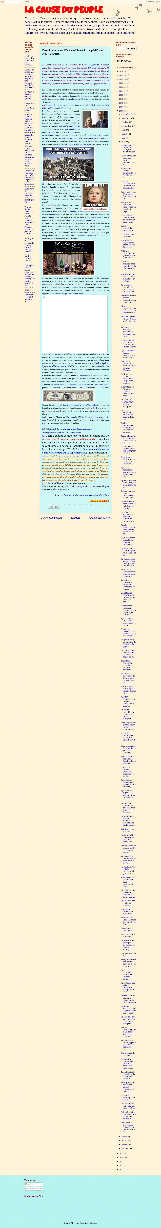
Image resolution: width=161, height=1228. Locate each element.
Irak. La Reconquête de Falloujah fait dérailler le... (128, 184)
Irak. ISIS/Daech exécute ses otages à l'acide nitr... (128, 541)
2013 (121, 1161)
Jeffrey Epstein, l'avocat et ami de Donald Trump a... (128, 1115)
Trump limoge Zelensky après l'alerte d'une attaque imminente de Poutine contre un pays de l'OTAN (29, 220)
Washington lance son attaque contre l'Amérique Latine (128, 610)
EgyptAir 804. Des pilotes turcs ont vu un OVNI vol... (128, 288)
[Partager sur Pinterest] (58, 507)
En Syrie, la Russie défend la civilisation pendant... (128, 572)
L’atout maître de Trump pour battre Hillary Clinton (128, 343)
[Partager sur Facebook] (56, 507)
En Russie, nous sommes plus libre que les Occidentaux (128, 562)
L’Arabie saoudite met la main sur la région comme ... (128, 266)
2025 (121, 75)
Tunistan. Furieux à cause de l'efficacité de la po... (128, 584)
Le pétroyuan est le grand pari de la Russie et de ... (128, 551)
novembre (126, 118)
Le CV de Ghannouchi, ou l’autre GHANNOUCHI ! (128, 737)
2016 (121, 111)
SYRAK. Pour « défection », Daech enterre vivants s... (128, 759)
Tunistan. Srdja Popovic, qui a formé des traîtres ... (128, 1075)
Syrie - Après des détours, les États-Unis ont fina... (128, 195)
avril (124, 1137)
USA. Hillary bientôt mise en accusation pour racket (128, 218)
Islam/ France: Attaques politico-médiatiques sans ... (127, 391)
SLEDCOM (94, 64)
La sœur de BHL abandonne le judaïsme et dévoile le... (128, 505)
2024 (121, 79)
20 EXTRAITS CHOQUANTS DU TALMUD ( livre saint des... (128, 597)
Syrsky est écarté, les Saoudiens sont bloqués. (29, 60)
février (125, 1144)
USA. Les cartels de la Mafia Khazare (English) (128, 749)
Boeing (51, 217)
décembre (126, 114)
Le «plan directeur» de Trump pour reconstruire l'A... (128, 678)
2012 (121, 1165)
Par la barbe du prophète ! (128, 1054)
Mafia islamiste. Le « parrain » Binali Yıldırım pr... (128, 439)
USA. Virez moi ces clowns (127, 235)
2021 (121, 91)
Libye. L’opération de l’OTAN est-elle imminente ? (128, 309)
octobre (125, 122)
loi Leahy (70, 229)
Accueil (75, 517)
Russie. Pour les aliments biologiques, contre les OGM (128, 999)
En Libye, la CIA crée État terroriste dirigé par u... (128, 893)
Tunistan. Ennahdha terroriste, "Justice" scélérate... (127, 665)
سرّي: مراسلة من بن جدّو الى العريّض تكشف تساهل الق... (128, 870)
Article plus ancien (100, 517)
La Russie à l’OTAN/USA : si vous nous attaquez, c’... (128, 403)
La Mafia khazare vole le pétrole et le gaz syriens (128, 1009)
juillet (125, 134)
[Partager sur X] (53, 507)
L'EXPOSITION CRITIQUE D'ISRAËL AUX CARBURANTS (29, 195)
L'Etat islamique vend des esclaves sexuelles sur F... (128, 160)
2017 (121, 107)
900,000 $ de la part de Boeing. (85, 220)
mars (124, 1141)
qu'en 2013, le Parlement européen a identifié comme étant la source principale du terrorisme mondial (61, 126)
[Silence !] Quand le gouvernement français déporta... (128, 365)
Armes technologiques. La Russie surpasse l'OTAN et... (128, 1031)
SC (89, 67)
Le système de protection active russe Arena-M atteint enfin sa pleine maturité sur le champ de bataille (30, 116)
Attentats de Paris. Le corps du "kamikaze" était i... (128, 920)
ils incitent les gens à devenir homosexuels (73, 144)
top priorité (71, 287)
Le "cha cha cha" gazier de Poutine (128, 903)
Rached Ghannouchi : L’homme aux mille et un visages (128, 427)
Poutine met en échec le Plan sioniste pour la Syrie (128, 277)
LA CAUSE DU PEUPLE (64, 11)
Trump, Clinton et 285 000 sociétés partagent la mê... (128, 1087)
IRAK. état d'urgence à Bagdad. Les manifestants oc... (128, 1127)
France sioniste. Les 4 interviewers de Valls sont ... (128, 494)
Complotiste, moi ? (128, 954)
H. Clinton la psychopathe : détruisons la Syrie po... (128, 243)
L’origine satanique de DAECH (128, 1097)
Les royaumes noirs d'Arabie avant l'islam (128, 1106)
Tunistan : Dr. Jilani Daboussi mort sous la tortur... (128, 859)
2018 (121, 103)
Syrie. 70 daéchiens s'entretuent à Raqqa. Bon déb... (128, 472)
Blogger (93, 1223)
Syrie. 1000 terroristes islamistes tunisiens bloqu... (126, 974)
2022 (121, 87)
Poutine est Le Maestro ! (127, 830)
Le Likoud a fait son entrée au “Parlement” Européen (128, 1020)
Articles (30, 1184)
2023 (121, 83)
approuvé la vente (94, 217)
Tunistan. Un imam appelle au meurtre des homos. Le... (128, 1044)
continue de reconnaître (86, 235)
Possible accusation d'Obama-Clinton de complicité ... (127, 516)
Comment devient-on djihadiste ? (127, 911)
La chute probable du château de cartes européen (127, 714)
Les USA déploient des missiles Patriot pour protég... (128, 701)
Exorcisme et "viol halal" (127, 929)
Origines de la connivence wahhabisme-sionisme (69, 429)
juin (124, 138)
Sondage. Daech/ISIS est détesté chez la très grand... (128, 632)
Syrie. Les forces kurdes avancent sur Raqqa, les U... (128, 354)
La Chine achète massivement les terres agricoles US (128, 653)
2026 (121, 71)
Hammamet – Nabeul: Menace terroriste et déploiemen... (128, 820)
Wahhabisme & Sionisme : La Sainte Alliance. (62, 432)
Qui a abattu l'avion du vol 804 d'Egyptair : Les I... (128, 449)
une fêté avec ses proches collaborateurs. (67, 293)
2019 (121, 99)
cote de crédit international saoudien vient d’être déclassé (74, 405)
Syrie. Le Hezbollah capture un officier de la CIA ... (127, 414)
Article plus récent (51, 517)
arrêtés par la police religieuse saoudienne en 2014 (63, 99)
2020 (121, 95)
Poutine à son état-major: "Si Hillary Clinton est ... (128, 689)
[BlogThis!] (51, 507)
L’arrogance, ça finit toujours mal (29, 298)
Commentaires (34, 1189)
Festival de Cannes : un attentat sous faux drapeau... (128, 807)
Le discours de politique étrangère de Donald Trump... (128, 945)
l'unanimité (83, 375)
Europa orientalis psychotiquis (127, 228)
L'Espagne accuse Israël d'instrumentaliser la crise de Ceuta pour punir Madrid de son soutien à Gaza (30, 277)
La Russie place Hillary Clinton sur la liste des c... (128, 320)
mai (124, 142)
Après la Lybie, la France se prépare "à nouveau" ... (127, 838)
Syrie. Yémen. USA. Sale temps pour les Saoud (128, 621)
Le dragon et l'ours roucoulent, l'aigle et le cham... (127, 378)
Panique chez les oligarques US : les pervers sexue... (128, 849)
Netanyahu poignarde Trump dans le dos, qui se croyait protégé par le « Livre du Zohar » (29, 249)
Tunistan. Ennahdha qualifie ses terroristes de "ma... (128, 331)
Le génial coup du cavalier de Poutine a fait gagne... (128, 643)
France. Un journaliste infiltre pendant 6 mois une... (127, 1063)
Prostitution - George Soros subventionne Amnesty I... (128, 783)
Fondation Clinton (49, 211)
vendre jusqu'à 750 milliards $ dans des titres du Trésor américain (80, 384)
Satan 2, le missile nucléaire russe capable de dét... (128, 771)
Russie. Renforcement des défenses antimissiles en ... (128, 529)
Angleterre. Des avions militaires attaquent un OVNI (128, 987)
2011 (121, 1169)
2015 (121, 1153)
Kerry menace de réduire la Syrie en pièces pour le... (128, 962)
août (124, 130)
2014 (121, 1157)
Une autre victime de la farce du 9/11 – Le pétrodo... (128, 460)
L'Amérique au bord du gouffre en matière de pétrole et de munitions (30, 177)
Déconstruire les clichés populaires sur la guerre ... (128, 299)
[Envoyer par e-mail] (49, 507)
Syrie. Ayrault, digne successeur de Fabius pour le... (128, 795)
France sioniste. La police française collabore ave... (128, 148)
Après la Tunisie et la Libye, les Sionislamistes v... (128, 483)
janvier (125, 1148)
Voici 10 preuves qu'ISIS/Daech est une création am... (128, 726)
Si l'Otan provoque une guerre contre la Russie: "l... (128, 254)
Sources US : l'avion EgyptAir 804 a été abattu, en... (128, 173)
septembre (127, 126)
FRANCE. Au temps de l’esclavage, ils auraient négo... (128, 207)
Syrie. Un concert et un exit (128, 935)
